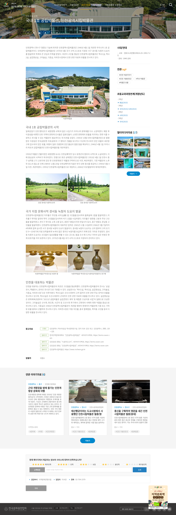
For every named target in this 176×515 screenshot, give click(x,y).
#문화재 (32, 431)
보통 (94, 464)
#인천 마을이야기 (125, 75)
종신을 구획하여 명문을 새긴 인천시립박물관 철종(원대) (130, 412)
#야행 (40, 431)
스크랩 (28, 33)
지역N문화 (7, 5)
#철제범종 (91, 431)
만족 (72, 464)
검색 (170, 4)
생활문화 (23, 5)
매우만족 (48, 464)
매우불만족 (143, 464)
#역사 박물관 (140, 78)
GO (147, 509)
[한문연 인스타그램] (154, 510)
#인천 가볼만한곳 (125, 78)
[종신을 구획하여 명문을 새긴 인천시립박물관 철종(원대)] (131, 391)
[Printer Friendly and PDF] (39, 34)
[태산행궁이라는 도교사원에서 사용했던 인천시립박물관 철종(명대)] (88, 391)
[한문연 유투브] (169, 510)
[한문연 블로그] (164, 510)
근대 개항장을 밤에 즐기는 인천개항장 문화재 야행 (44, 389)
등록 (139, 470)
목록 (36, 488)
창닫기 (164, 508)
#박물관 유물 (123, 82)
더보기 (132, 173)
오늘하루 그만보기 (155, 508)
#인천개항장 (50, 431)
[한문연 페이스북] (159, 510)
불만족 (117, 464)
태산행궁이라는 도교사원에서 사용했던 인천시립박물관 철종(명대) (87, 412)
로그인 (162, 4)
